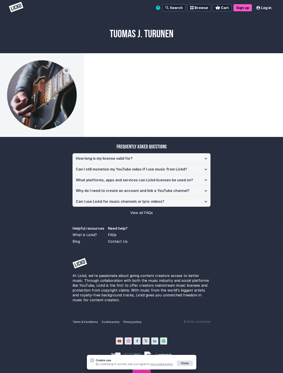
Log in (266, 8)
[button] (141, 158)
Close (185, 363)
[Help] (158, 7)
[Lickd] (16, 7)
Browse (201, 8)
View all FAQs (141, 212)
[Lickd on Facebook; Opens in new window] (137, 341)
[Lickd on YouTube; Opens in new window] (119, 341)
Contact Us (118, 241)
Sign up (242, 8)
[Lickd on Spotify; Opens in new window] (163, 341)
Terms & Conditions (85, 322)
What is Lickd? (85, 235)
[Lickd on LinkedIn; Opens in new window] (154, 341)
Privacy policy (132, 322)
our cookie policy (162, 364)
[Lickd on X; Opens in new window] (145, 341)
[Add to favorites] (66, 70)
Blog (76, 241)
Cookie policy (111, 322)
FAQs (112, 235)
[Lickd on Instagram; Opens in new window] (128, 341)
